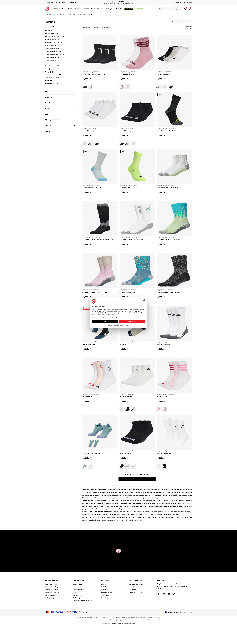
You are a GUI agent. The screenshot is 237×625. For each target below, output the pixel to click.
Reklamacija (76, 598)
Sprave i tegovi (51, 84)
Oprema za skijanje (53, 75)
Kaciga (49, 72)
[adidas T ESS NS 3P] (174, 52)
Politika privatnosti (78, 589)
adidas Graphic (87, 396)
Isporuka (75, 592)
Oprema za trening (53, 48)
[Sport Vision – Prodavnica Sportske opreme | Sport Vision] (47, 9)
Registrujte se (187, 2)
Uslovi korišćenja (78, 584)
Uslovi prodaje (77, 587)
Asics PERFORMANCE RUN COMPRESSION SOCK (97, 240)
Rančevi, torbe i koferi (54, 36)
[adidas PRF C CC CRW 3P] (174, 323)
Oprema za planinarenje (54, 54)
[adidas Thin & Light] (164, 86)
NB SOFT (122, 623)
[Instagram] (163, 594)
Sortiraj (170, 21)
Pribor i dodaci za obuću (54, 63)
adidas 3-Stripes (162, 396)
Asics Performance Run (127, 292)
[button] (60, 8)
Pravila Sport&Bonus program (138, 587)
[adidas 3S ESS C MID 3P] (137, 52)
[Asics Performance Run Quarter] (174, 166)
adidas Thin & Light (89, 131)
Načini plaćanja (49, 598)
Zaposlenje (104, 589)
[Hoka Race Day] (137, 166)
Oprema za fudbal (52, 45)
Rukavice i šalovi (52, 66)
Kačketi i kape (51, 33)
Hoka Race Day (125, 188)
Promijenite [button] (188, 612)
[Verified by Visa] (75, 612)
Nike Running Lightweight (91, 453)
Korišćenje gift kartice (135, 592)
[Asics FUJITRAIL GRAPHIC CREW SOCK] (174, 270)
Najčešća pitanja (50, 595)
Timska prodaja (105, 595)
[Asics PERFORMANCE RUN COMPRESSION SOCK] (99, 218)
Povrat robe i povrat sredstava (82, 601)
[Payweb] (81, 612)
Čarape (49, 30)
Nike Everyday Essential (164, 453)
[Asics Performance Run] (137, 270)
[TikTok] (174, 594)
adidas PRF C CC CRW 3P (164, 344)
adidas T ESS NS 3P (163, 74)
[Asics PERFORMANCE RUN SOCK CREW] (137, 218)
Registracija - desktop (52, 592)
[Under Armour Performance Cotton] (99, 52)
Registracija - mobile (51, 589)
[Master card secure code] (67, 612)
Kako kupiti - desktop (51, 587)
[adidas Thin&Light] (137, 375)
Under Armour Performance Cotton (94, 74)
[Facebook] (158, 594)
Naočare (49, 81)
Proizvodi (84, 14)
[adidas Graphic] (99, 375)
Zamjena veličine (78, 595)
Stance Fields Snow (88, 344)
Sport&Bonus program (136, 584)
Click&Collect (133, 589)
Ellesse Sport (124, 344)
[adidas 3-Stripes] (127, 86)
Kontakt (103, 587)
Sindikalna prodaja (106, 592)
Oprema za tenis (52, 57)
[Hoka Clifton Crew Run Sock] (174, 109)
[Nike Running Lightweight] (99, 432)
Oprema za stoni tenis (54, 60)
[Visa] (59, 612)
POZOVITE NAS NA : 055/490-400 (118, 1)
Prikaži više (137, 479)
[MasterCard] (47, 612)
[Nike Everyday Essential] (174, 432)
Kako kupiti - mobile (51, 584)
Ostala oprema (52, 78)
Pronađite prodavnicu (107, 598)
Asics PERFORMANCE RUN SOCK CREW (132, 240)
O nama (103, 584)
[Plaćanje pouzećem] (87, 612)
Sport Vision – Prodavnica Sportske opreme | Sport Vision (62, 14)
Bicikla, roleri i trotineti (54, 42)
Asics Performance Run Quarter (167, 188)
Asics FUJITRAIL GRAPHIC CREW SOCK (169, 292)
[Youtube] (169, 594)
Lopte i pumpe (52, 39)
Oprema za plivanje (53, 51)
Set (47, 69)
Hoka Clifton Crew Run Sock (166, 131)
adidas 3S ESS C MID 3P (127, 74)
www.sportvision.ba (110, 623)
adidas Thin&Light (126, 396)
